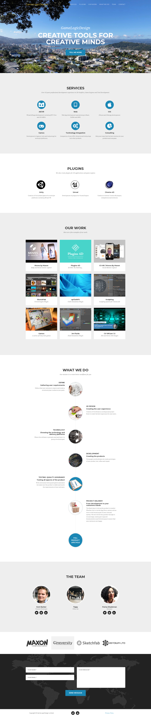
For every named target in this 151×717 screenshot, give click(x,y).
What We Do (104, 4)
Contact (122, 4)
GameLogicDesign (37, 4)
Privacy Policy (109, 713)
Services (73, 4)
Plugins (82, 4)
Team (114, 4)
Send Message (75, 693)
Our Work (92, 4)
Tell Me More (75, 52)
